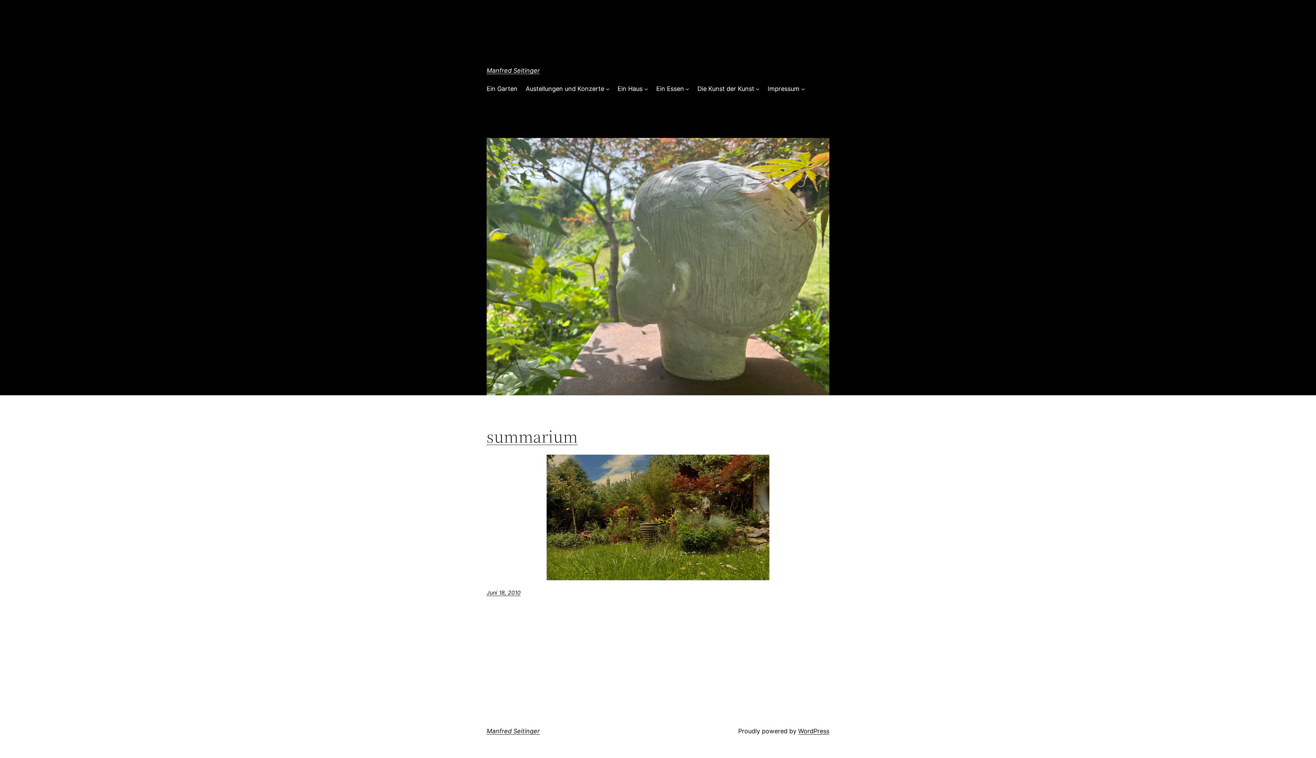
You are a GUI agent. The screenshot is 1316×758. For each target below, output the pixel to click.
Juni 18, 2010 (504, 592)
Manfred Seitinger (513, 70)
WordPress (813, 731)
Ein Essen (670, 88)
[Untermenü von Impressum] (803, 89)
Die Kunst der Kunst (725, 88)
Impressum (784, 88)
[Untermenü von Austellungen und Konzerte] (608, 89)
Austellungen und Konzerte (565, 88)
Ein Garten (502, 88)
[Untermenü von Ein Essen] (687, 89)
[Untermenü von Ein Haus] (646, 89)
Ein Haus (630, 88)
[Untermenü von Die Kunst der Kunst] (757, 89)
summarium (532, 436)
